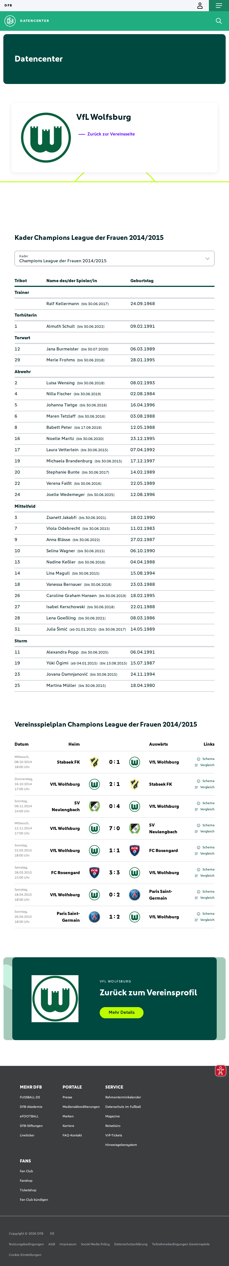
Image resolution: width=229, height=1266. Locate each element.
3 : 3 (114, 873)
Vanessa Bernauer (64, 584)
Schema (208, 759)
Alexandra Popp (62, 652)
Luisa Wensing (60, 383)
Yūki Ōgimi (57, 663)
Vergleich (207, 765)
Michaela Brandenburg (69, 461)
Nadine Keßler (61, 562)
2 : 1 (114, 784)
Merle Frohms (60, 360)
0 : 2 (114, 895)
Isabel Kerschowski (65, 607)
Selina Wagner (60, 551)
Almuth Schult (60, 326)
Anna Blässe (58, 539)
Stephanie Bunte (63, 472)
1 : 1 (114, 850)
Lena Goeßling (61, 618)
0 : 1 (114, 762)
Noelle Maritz (60, 438)
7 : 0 (114, 828)
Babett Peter (59, 427)
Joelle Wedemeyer (65, 494)
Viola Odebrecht (63, 528)
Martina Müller (61, 685)
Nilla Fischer (58, 394)
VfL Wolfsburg (164, 762)
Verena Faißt (59, 483)
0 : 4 (114, 806)
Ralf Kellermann (62, 303)
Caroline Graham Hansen (71, 595)
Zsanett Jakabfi (61, 517)
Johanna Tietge (61, 405)
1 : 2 (114, 917)
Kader (23, 256)
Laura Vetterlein (62, 450)
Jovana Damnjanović (67, 674)
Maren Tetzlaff (61, 416)
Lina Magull (58, 573)
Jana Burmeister (62, 349)
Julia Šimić (56, 629)
